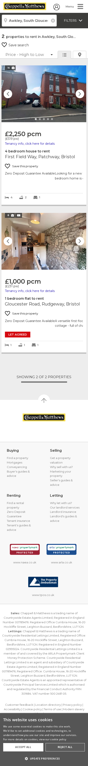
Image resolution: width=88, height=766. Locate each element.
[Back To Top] (44, 400)
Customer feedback (19, 704)
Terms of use (52, 709)
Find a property (17, 458)
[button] (44, 758)
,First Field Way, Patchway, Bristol (43, 135)
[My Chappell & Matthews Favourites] (56, 9)
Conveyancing (17, 467)
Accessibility (12, 709)
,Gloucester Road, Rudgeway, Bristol (43, 282)
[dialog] (44, 739)
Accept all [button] (23, 747)
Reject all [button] (65, 747)
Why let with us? (61, 503)
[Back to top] (44, 417)
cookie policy (58, 739)
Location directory (48, 704)
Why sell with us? (61, 467)
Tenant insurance (18, 520)
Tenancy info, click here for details (30, 144)
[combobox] (29, 21)
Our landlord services (64, 507)
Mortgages (14, 462)
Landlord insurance (63, 511)
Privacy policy (72, 704)
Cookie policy (32, 709)
